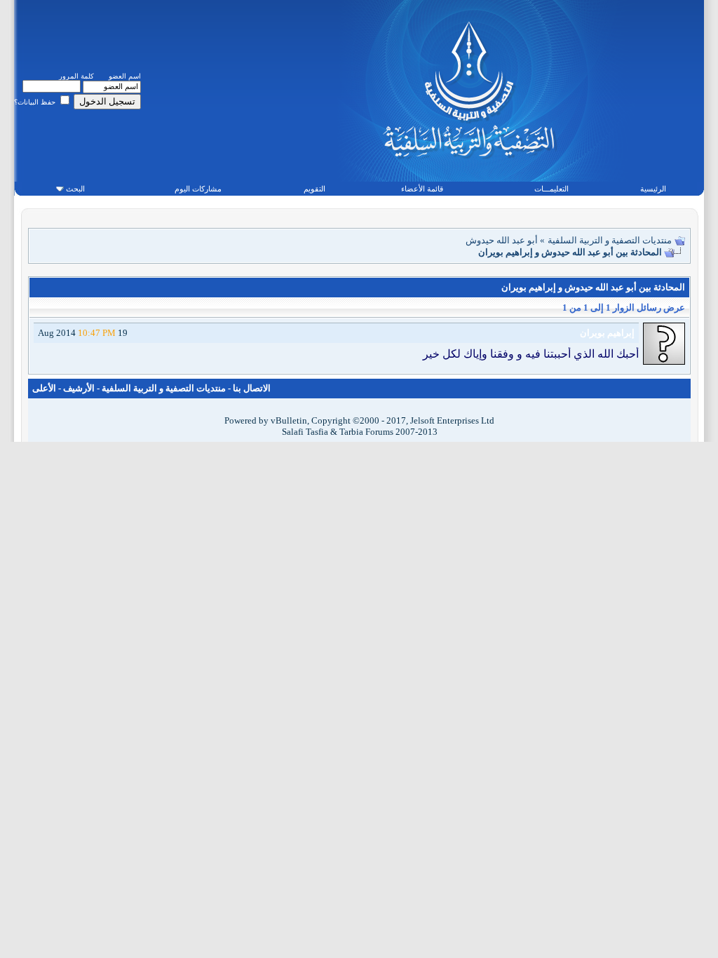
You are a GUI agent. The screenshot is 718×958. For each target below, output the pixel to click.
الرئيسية (653, 188)
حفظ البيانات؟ (35, 102)
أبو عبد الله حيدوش (502, 240)
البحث (75, 188)
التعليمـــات (551, 188)
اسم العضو (125, 76)
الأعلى (44, 388)
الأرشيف (79, 388)
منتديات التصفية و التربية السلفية (610, 240)
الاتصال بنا (252, 388)
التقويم (314, 188)
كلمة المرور (76, 76)
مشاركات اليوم (198, 188)
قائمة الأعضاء (422, 188)
